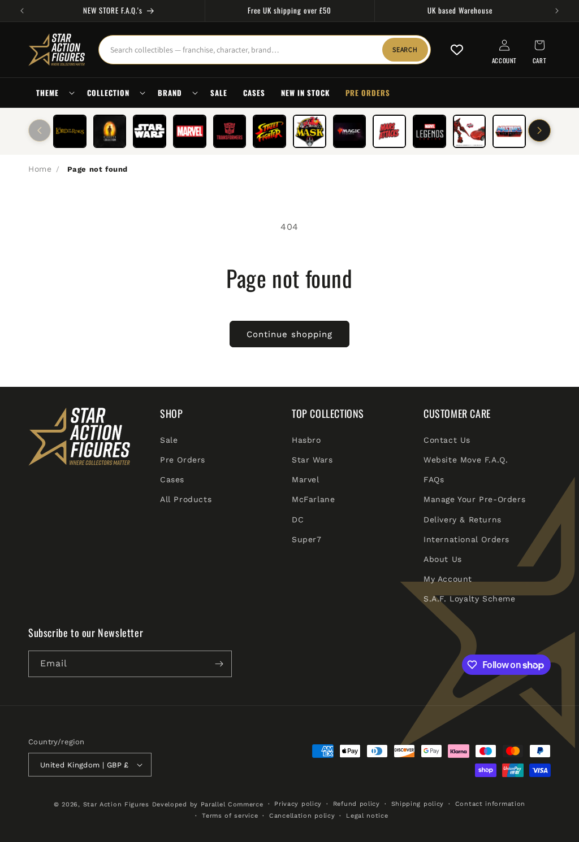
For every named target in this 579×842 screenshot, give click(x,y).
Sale (169, 439)
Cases (172, 479)
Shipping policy (417, 804)
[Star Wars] (149, 131)
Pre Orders (182, 459)
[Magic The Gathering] (349, 131)
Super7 (307, 539)
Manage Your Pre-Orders (474, 499)
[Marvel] (189, 131)
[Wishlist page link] (457, 49)
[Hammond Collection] (110, 131)
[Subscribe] (218, 664)
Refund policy (356, 804)
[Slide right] (539, 130)
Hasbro (306, 439)
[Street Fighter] (269, 131)
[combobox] (264, 49)
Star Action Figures (116, 804)
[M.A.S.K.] (309, 131)
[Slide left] (39, 130)
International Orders (466, 539)
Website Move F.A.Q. (466, 459)
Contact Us (447, 439)
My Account (448, 578)
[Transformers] (230, 131)
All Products (185, 499)
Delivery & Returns (463, 519)
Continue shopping (289, 334)
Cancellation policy (302, 815)
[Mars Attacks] (389, 131)
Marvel (305, 479)
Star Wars (312, 459)
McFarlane (313, 499)
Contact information (490, 804)
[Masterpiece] (469, 131)
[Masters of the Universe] (509, 131)
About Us (443, 559)
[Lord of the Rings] (70, 131)
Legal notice (367, 815)
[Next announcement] (557, 10)
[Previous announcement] (22, 10)
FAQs (434, 479)
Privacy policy (298, 804)
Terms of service (230, 815)
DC (298, 519)
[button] (53, 93)
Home (39, 168)
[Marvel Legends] (429, 131)
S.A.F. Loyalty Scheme (470, 598)
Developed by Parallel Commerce (207, 804)
